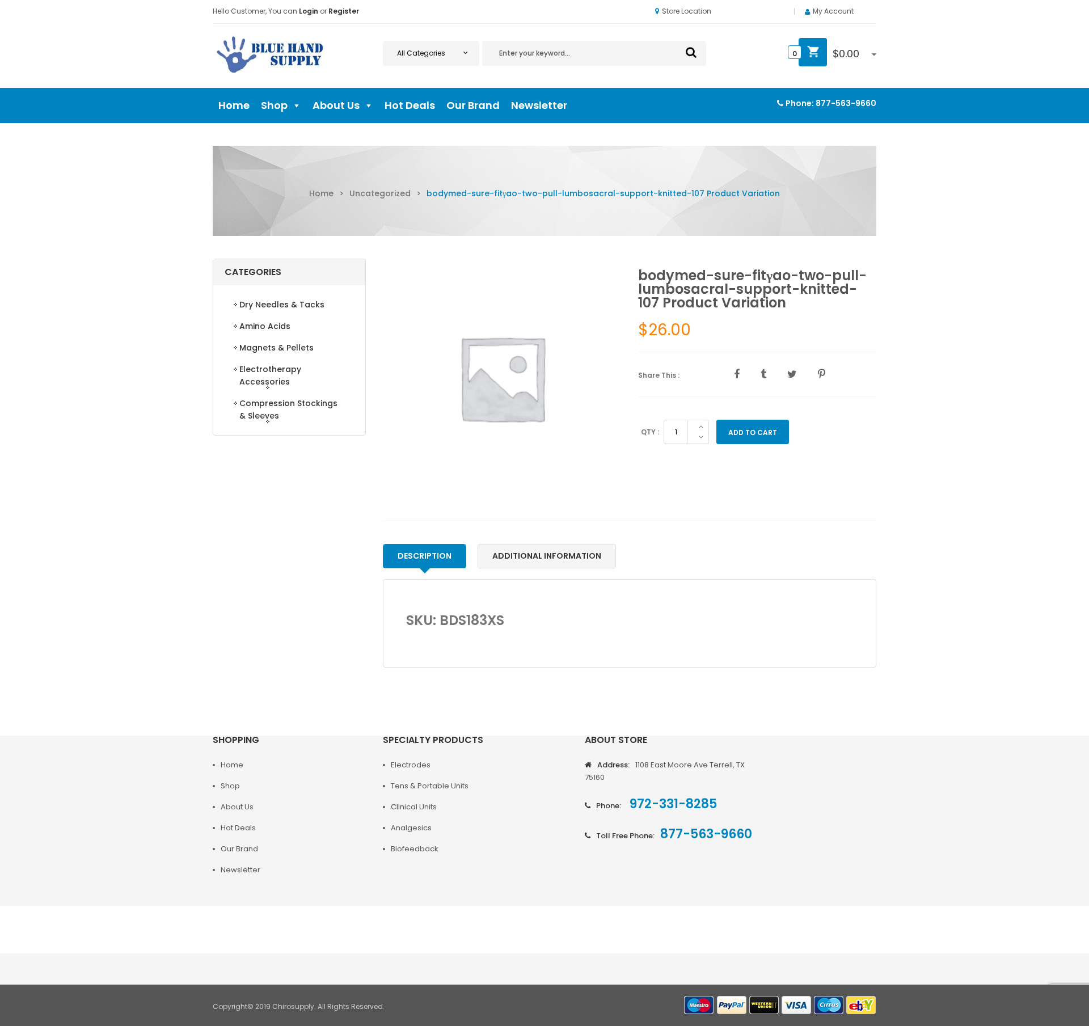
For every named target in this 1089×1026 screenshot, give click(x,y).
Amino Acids (264, 326)
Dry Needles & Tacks (281, 304)
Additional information (546, 555)
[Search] (691, 52)
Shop (274, 105)
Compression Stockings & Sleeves (288, 409)
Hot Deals (410, 105)
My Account (833, 11)
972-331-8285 (672, 804)
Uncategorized (380, 193)
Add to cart (752, 432)
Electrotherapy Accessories (270, 375)
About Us (336, 105)
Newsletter (539, 105)
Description (424, 555)
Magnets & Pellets (276, 347)
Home (234, 105)
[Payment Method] (699, 1005)
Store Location (686, 11)
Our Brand (473, 105)
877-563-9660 (846, 103)
